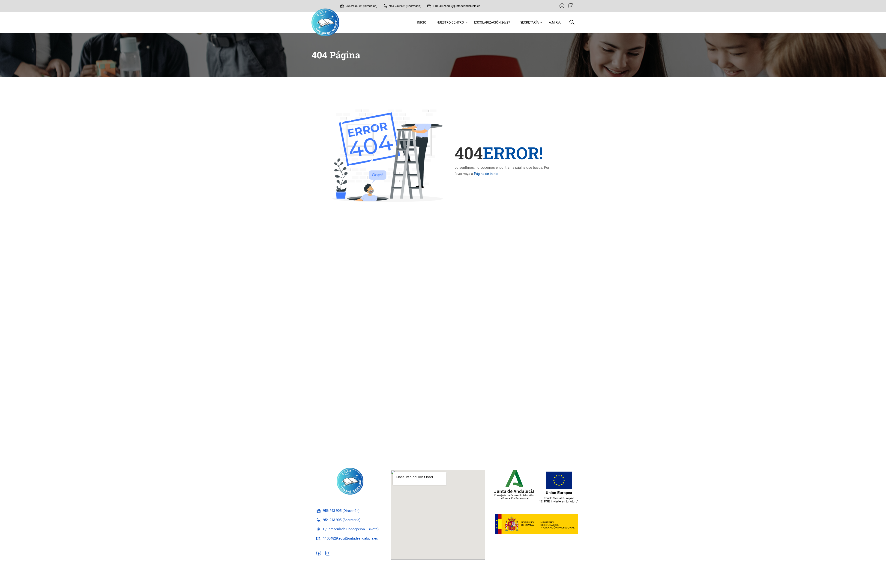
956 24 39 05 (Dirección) (361, 6)
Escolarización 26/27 (492, 22)
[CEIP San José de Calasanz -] (325, 22)
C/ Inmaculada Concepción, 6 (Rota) (351, 529)
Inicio (421, 22)
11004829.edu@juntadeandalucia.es (456, 6)
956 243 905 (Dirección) (341, 511)
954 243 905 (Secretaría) (405, 6)
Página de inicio (486, 174)
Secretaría (529, 22)
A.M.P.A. (555, 22)
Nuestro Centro (450, 22)
